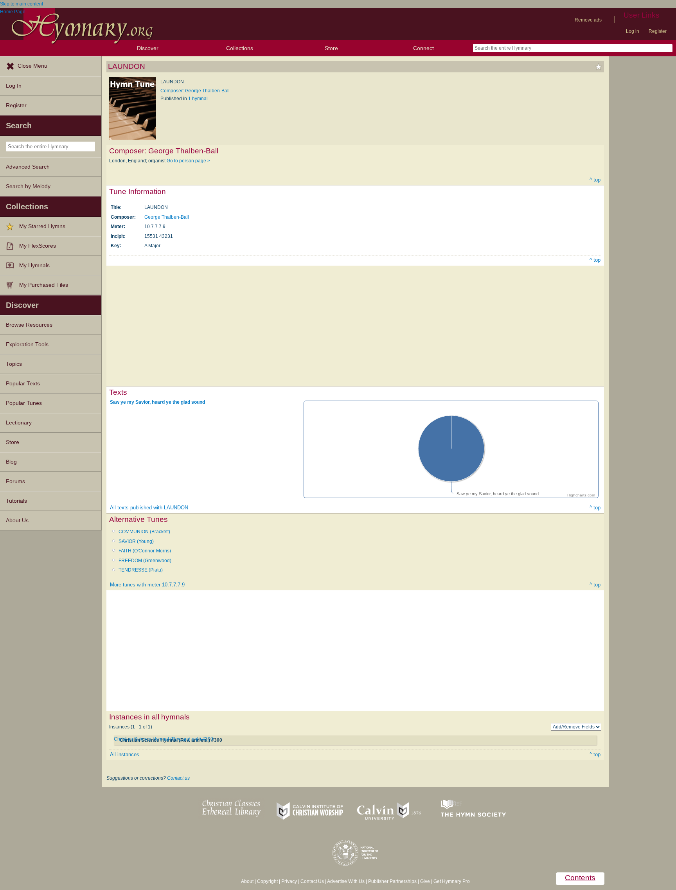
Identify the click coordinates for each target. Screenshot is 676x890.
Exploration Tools (27, 344)
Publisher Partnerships (392, 881)
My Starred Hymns (42, 226)
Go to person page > (188, 161)
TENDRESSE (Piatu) (141, 570)
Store (331, 48)
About (247, 881)
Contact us (178, 778)
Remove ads (588, 20)
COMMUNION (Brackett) (144, 531)
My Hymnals (34, 265)
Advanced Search (28, 167)
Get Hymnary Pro (451, 881)
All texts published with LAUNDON (149, 508)
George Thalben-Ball (166, 217)
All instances (124, 754)
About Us (17, 520)
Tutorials (16, 501)
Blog (11, 462)
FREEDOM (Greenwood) (145, 560)
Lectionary (19, 423)
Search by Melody (28, 186)
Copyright (267, 881)
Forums (15, 481)
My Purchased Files (43, 285)
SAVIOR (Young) (136, 541)
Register (658, 31)
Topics (14, 364)
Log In (14, 86)
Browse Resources (29, 325)
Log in (632, 31)
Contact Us (312, 881)
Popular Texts (23, 384)
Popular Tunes (24, 403)
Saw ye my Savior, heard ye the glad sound (157, 402)
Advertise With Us (346, 881)
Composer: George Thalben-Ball (195, 90)
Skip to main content (21, 4)
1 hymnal (198, 98)
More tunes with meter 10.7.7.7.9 (147, 585)
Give (425, 881)
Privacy (289, 881)
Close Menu (32, 66)
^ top (595, 180)
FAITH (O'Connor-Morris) (145, 551)
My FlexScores (37, 246)
